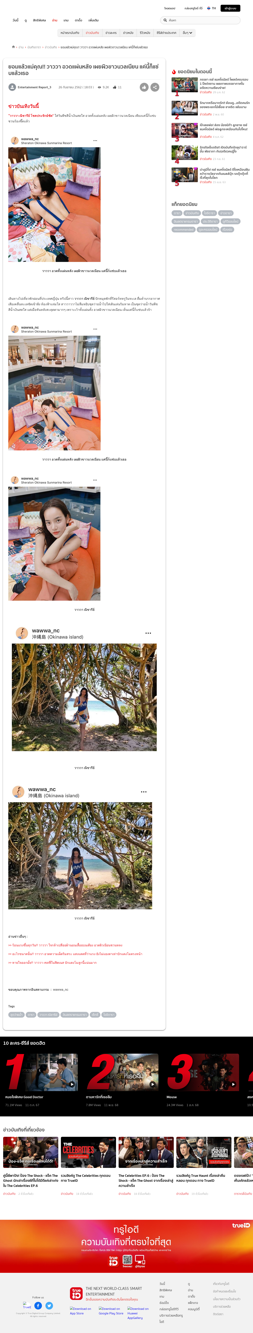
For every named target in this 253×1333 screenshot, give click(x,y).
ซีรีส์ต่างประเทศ (166, 32)
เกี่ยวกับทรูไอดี (221, 1284)
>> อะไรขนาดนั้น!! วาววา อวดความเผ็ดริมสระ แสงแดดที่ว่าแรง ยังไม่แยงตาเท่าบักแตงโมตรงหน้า (75, 954)
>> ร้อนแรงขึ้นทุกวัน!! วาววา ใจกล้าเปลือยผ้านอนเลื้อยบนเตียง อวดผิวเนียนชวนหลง (65, 945)
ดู (26, 20)
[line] (27, 1306)
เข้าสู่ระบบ (230, 8)
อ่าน (54, 20)
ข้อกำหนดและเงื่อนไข (224, 1291)
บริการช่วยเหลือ (222, 1307)
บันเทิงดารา (34, 47)
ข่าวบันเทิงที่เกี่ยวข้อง (24, 1130)
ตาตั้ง (78, 20)
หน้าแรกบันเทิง (70, 32)
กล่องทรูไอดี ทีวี (193, 8)
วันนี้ (15, 20)
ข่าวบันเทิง (92, 32)
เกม (66, 20)
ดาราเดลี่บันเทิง (243, 1194)
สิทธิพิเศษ (39, 20)
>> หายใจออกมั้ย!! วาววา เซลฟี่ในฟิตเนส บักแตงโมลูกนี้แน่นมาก (52, 963)
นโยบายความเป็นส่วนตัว (226, 1299)
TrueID (24, 8)
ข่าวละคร (111, 32)
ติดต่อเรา (218, 1314)
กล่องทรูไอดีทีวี (169, 1309)
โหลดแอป (169, 8)
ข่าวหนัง (128, 32)
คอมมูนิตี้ (194, 1309)
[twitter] (49, 1306)
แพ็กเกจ (193, 1303)
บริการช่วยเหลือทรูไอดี (171, 1318)
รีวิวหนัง (145, 32)
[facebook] (38, 1306)
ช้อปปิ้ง (164, 1303)
